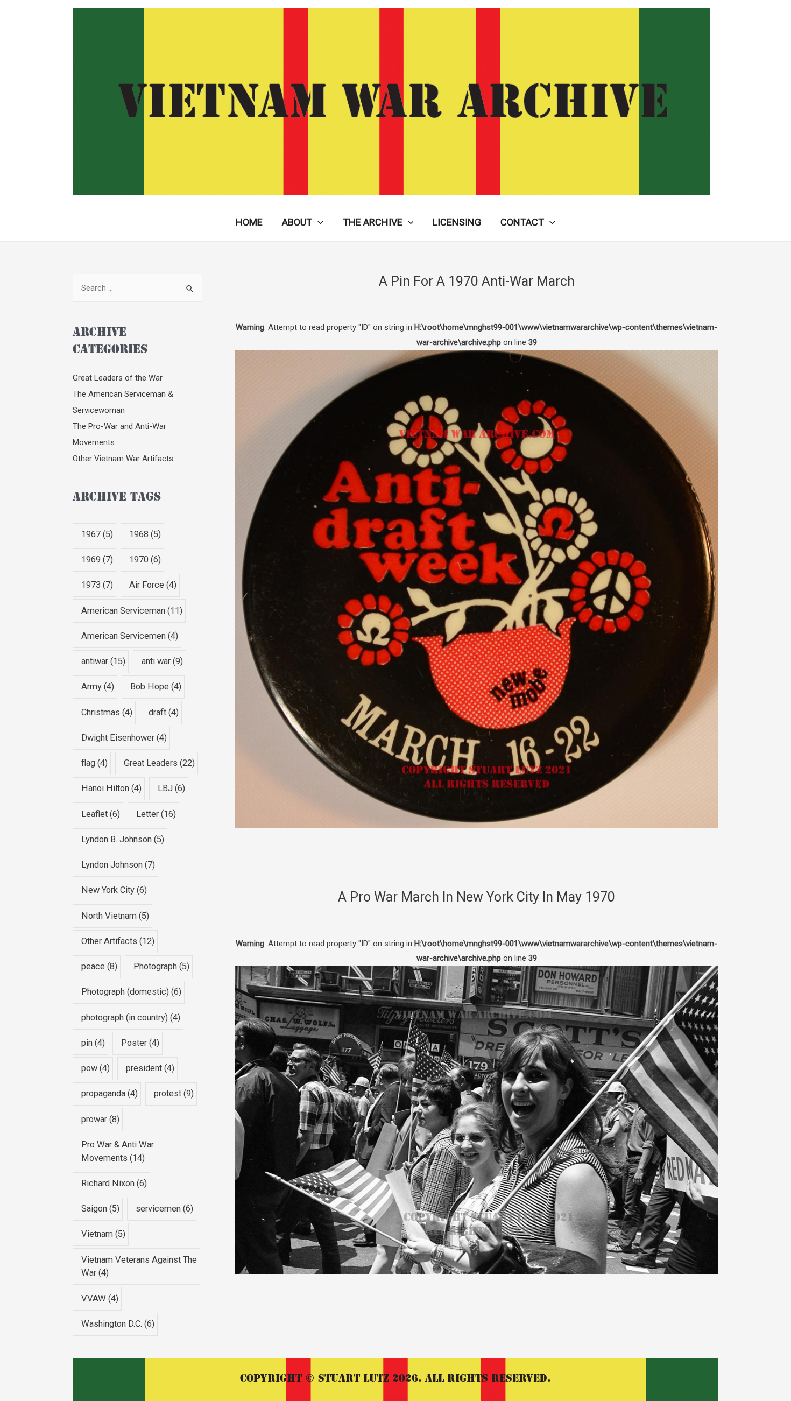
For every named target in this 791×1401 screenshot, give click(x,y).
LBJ (171, 788)
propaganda (109, 1093)
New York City (114, 890)
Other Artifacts (117, 941)
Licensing (457, 222)
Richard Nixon (114, 1183)
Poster (140, 1043)
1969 (97, 559)
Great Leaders (159, 763)
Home (249, 222)
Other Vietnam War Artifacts (123, 458)
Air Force (152, 585)
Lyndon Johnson (118, 865)
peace (99, 966)
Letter (156, 814)
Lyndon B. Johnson (122, 839)
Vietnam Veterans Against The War (139, 1266)
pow (95, 1068)
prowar (100, 1119)
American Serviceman (131, 611)
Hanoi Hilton (111, 788)
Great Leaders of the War (118, 378)
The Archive (372, 222)
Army (97, 686)
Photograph (161, 966)
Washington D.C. (117, 1324)
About (297, 222)
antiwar (103, 661)
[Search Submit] (190, 288)
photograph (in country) (130, 1017)
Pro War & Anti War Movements (117, 1151)
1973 (97, 585)
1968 (145, 534)
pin (93, 1043)
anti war (162, 661)
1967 (97, 534)
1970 (145, 559)
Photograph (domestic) (131, 992)
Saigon (100, 1208)
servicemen (164, 1208)
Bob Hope (155, 686)
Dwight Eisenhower (124, 738)
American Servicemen (129, 636)
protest (174, 1093)
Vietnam (103, 1234)
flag (94, 763)
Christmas (106, 712)
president (150, 1068)
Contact (522, 222)
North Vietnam (115, 916)
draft (164, 712)
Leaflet (100, 814)
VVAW (99, 1298)
